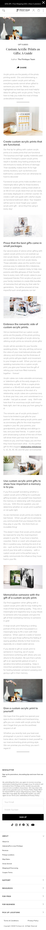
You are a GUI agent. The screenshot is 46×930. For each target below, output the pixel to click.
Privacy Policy (33, 921)
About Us (5, 841)
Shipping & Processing (10, 868)
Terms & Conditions (11, 921)
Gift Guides (23, 44)
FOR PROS (6, 896)
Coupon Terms (7, 872)
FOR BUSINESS (8, 904)
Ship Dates (6, 859)
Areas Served (7, 864)
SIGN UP (23, 817)
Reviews (5, 850)
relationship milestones (31, 446)
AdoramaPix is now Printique (12, 846)
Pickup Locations (8, 855)
